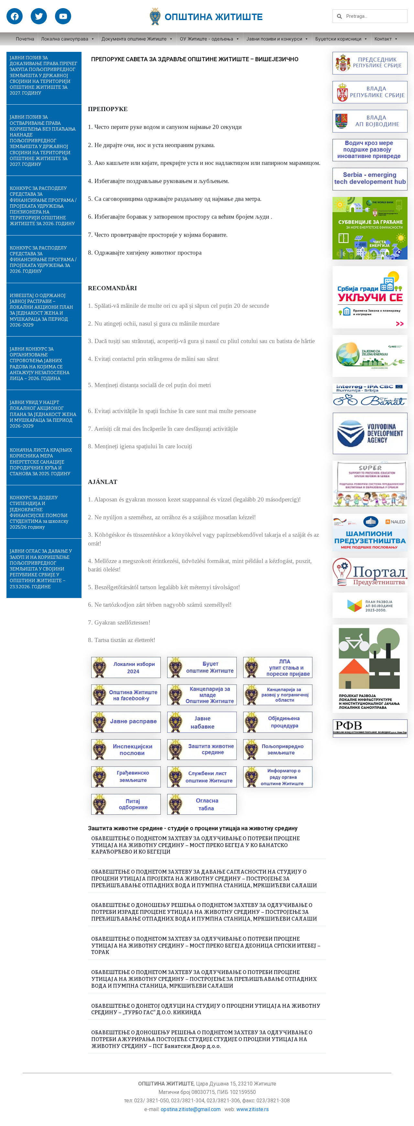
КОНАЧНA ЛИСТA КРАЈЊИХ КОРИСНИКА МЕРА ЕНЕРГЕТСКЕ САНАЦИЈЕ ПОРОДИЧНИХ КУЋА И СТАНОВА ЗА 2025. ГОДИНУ (41, 462)
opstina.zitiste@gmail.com (191, 1109)
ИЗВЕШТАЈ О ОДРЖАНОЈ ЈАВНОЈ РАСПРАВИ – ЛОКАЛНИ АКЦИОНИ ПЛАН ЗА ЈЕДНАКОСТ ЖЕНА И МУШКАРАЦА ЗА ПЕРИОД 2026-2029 (41, 310)
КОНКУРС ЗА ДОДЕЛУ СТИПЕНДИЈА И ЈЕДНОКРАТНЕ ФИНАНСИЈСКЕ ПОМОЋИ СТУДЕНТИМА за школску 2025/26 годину (39, 512)
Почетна (25, 38)
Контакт (383, 38)
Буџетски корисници (338, 38)
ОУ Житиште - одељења (206, 38)
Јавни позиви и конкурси (274, 38)
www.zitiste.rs (253, 1109)
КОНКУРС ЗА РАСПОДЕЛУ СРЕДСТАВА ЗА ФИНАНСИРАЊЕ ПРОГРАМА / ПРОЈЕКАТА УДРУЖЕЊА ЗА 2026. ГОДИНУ (43, 259)
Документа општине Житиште (134, 38)
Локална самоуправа (64, 38)
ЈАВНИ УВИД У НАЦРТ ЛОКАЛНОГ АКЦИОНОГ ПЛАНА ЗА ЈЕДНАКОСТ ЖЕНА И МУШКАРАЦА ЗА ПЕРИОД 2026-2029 (43, 414)
